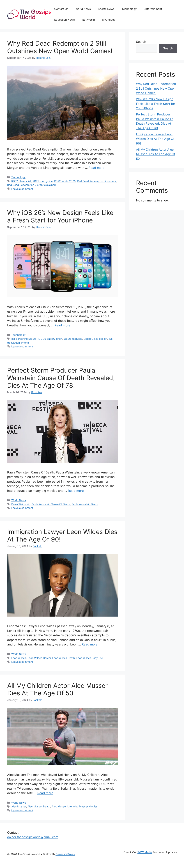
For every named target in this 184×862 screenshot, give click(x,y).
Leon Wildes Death (63, 657)
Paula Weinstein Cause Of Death (50, 504)
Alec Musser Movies (85, 806)
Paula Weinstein (20, 504)
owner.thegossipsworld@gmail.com (32, 837)
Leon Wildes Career (39, 657)
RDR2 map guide (43, 181)
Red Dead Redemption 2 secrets (96, 181)
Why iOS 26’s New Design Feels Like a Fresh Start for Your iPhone (60, 216)
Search (141, 41)
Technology (129, 9)
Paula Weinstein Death (85, 504)
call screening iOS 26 (23, 338)
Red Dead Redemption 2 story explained (31, 184)
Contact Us (61, 9)
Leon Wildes (18, 657)
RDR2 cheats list (21, 181)
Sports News (106, 9)
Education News (64, 19)
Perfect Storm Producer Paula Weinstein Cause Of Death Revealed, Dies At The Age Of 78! (61, 377)
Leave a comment (22, 188)
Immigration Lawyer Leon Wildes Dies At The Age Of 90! (155, 139)
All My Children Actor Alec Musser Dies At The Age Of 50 (57, 689)
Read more (96, 167)
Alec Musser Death (38, 806)
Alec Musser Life (62, 806)
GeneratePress (65, 854)
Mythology (108, 19)
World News (83, 9)
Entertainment (153, 9)
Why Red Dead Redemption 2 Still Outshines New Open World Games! (59, 47)
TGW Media (144, 852)
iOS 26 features (72, 338)
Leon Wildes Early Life (89, 657)
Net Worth (88, 19)
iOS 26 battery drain (50, 338)
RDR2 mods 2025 (65, 181)
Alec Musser (18, 806)
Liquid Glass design (95, 338)
